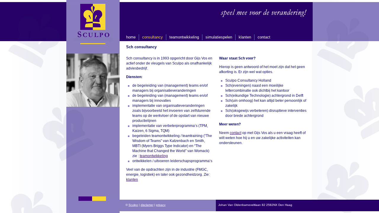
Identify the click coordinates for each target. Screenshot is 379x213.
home (131, 37)
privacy (161, 204)
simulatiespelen (218, 37)
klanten (245, 37)
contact (264, 37)
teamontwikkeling (184, 37)
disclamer (147, 204)
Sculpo (133, 204)
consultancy (152, 37)
